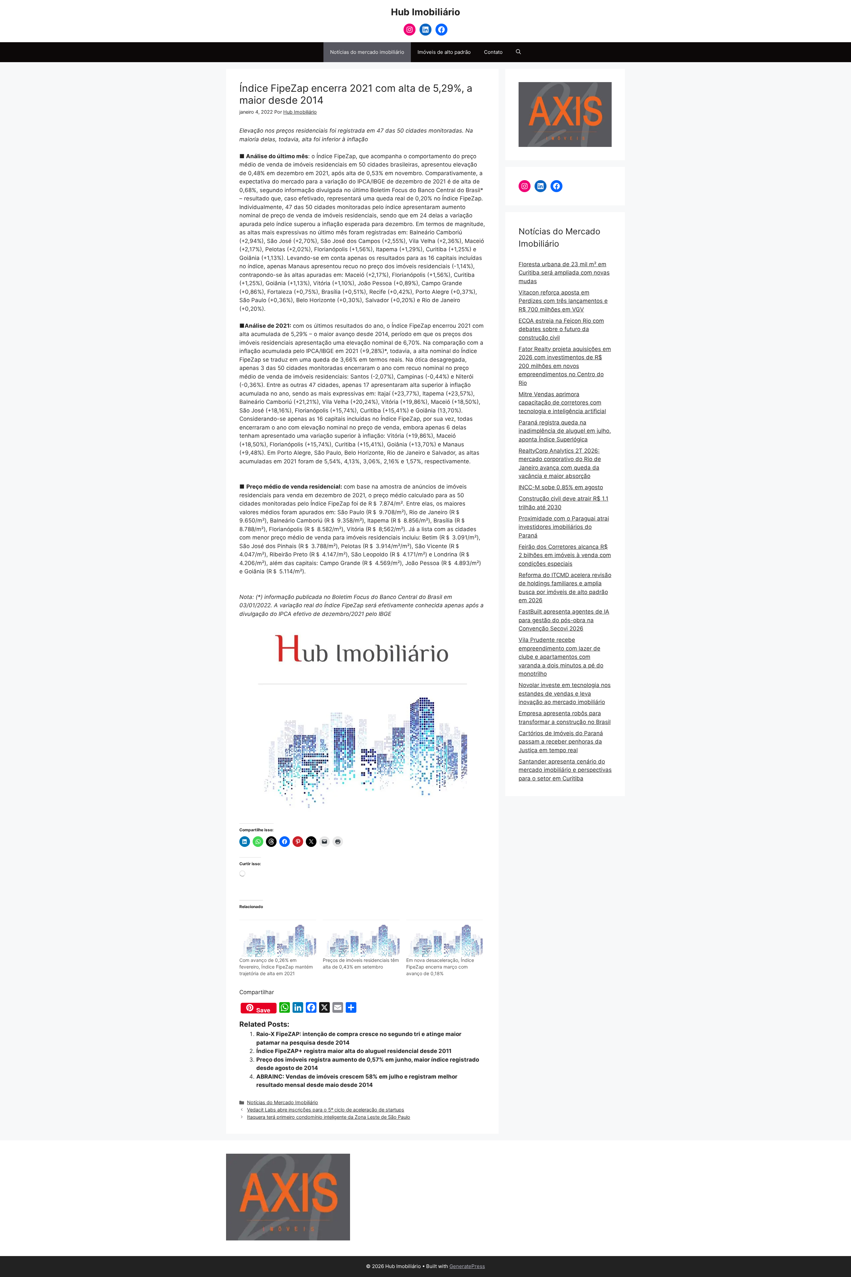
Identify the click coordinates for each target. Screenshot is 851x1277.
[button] (518, 52)
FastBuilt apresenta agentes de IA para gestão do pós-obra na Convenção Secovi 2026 (564, 620)
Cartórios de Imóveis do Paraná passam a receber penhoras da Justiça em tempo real (561, 742)
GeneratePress (467, 1266)
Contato (493, 52)
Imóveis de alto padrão (444, 52)
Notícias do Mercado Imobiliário (282, 1102)
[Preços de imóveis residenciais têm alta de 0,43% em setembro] (361, 935)
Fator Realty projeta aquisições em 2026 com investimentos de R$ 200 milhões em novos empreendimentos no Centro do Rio (565, 366)
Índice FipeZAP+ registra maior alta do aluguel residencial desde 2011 (353, 1051)
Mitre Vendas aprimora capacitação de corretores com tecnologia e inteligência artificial (562, 402)
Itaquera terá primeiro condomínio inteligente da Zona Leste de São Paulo (328, 1117)
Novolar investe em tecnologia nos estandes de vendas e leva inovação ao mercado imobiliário (565, 693)
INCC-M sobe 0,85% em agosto (561, 487)
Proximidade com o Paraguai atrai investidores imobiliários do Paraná (564, 527)
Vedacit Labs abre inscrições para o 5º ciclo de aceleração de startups (325, 1109)
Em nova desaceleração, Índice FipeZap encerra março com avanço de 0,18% (440, 966)
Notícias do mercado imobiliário (367, 52)
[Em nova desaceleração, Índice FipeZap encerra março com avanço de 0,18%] (444, 935)
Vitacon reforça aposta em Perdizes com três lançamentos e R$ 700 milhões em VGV (563, 301)
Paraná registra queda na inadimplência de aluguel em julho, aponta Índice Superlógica (565, 431)
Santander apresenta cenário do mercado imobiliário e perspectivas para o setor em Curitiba (565, 770)
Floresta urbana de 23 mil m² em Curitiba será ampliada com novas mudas (564, 273)
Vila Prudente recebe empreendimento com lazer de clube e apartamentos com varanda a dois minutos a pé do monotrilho (561, 657)
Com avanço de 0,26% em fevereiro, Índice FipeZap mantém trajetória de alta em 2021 (276, 966)
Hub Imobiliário (425, 12)
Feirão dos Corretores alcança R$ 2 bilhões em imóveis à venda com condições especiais (565, 555)
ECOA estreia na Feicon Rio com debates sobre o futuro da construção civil (561, 329)
